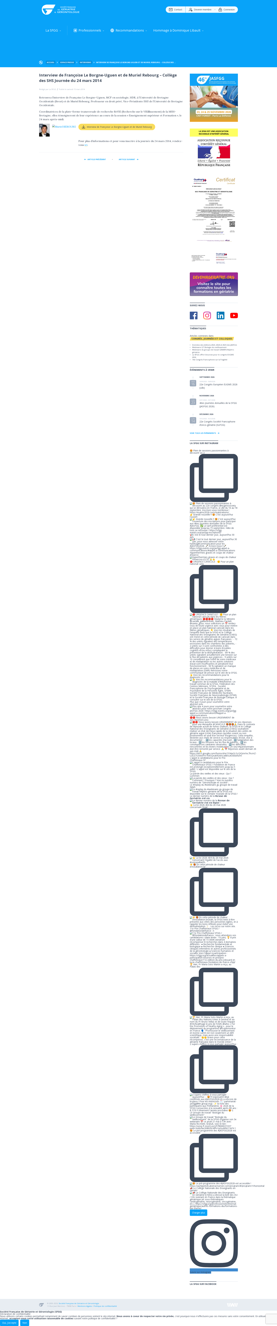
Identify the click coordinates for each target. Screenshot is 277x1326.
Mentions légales (85, 1306)
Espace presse (67, 62)
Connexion (229, 9)
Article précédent (97, 159)
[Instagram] (207, 315)
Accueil (50, 62)
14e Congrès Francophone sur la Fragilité (209, 359)
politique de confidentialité (102, 1318)
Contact (178, 9)
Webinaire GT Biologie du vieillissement (209, 347)
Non (24, 1322)
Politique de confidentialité (105, 1306)
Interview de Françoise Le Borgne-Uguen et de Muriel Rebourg (119, 126)
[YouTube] (234, 315)
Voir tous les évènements (203, 433)
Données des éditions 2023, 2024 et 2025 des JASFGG (214, 345)
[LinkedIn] (220, 315)
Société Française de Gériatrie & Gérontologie (60, 9)
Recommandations (130, 30)
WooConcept (232, 1305)
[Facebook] (193, 315)
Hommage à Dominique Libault (177, 30)
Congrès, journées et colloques (212, 338)
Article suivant (127, 159)
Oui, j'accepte (9, 1322)
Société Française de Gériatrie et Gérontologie (79, 1303)
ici (86, 144)
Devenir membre (202, 9)
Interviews (85, 62)
